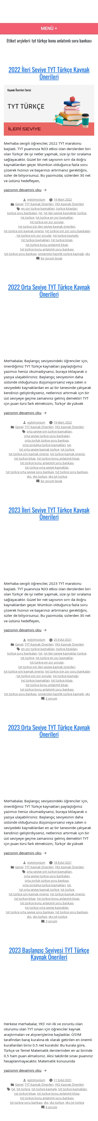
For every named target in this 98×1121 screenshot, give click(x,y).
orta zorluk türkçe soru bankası (47, 440)
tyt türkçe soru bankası (20, 254)
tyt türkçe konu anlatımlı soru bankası (47, 249)
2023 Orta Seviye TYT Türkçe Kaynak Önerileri (49, 730)
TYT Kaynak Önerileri (39, 204)
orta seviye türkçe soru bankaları (47, 436)
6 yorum (51, 1107)
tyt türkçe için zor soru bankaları (67, 231)
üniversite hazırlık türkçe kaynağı (61, 254)
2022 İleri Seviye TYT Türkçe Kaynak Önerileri (49, 73)
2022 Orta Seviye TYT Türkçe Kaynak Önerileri (49, 290)
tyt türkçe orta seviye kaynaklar (47, 468)
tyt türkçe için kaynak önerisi (24, 231)
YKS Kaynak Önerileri (69, 204)
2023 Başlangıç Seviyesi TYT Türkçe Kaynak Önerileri (49, 953)
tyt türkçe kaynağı (65, 236)
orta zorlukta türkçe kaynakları (44, 445)
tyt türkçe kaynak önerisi (67, 454)
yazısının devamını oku (22, 190)
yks (87, 254)
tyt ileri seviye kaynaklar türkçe (65, 213)
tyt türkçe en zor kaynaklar (54, 218)
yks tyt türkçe (58, 477)
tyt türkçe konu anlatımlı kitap (47, 245)
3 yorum (51, 921)
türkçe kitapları (66, 209)
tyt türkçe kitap (62, 240)
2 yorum (51, 699)
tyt (40, 213)
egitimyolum (36, 200)
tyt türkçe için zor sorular (34, 236)
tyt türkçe (27, 218)
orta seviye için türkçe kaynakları (49, 431)
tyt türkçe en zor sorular (47, 222)
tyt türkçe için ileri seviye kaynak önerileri (46, 227)
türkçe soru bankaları (22, 213)
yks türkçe (40, 477)
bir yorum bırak (51, 258)
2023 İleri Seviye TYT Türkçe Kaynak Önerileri (49, 513)
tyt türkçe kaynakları (35, 240)
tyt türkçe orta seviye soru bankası (30, 472)
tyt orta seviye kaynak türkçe (39, 449)
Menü (65, 28)
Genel (19, 204)
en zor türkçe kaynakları (38, 209)
